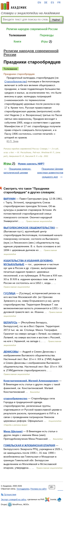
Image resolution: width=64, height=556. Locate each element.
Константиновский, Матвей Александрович (31, 380)
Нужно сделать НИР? (31, 163)
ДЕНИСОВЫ (11, 351)
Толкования (17, 35)
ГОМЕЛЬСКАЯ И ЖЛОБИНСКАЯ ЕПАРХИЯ (29, 445)
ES (52, 2)
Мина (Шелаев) (13, 431)
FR (58, 2)
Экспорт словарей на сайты (13, 499)
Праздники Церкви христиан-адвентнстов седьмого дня (50, 172)
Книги (17, 41)
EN (39, 2)
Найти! (56, 19)
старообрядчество (15, 398)
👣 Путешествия (8, 494)
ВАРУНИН (9, 198)
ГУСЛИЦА (9, 293)
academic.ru (13, 6)
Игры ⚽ (46, 41)
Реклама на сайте (38, 489)
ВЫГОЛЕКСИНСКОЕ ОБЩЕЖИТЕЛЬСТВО (29, 227)
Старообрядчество (15, 81)
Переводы (47, 35)
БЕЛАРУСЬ (10, 322)
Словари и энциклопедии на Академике (30, 13)
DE (45, 2)
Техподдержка (23, 489)
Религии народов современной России (32, 29)
